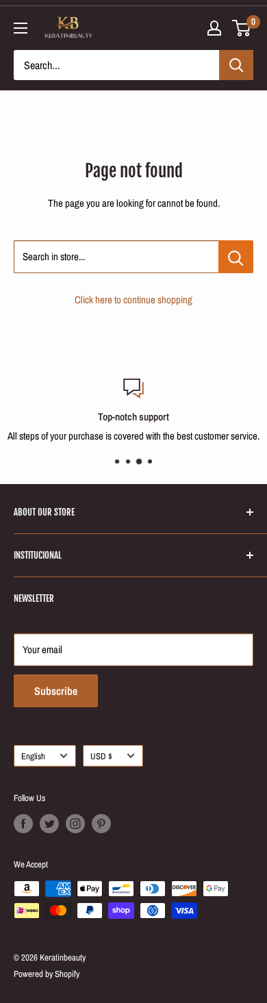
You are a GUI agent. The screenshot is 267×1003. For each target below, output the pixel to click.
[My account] (214, 28)
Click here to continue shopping (133, 299)
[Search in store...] (235, 256)
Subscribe (55, 690)
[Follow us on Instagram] (75, 823)
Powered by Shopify (46, 974)
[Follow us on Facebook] (23, 823)
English (33, 756)
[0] (242, 28)
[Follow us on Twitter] (49, 823)
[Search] (236, 65)
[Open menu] (20, 28)
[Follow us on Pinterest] (101, 823)
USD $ (101, 756)
